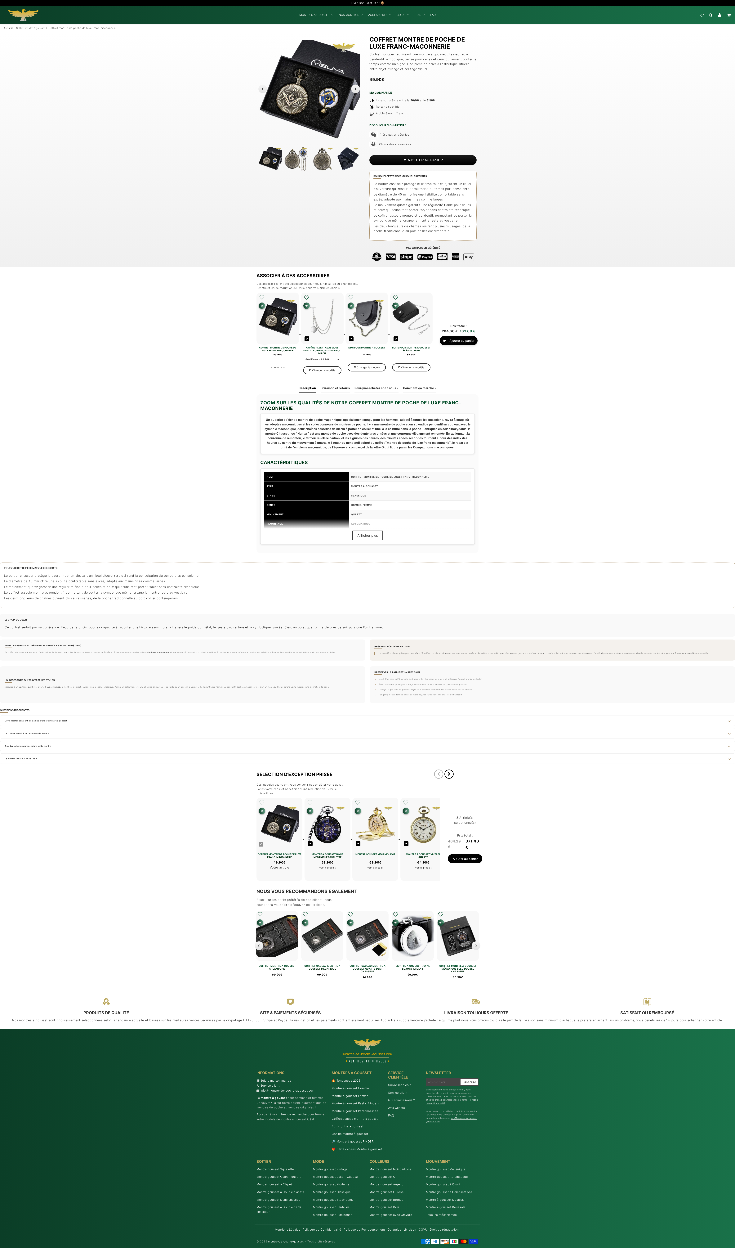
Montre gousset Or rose (386, 1192)
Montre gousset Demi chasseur (279, 1199)
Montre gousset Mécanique (445, 1169)
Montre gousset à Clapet (274, 1184)
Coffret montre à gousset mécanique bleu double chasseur (458, 969)
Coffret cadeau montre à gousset (356, 1118)
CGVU (423, 1229)
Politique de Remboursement (364, 1229)
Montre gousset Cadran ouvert (278, 1176)
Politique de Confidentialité (322, 1229)
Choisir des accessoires (395, 144)
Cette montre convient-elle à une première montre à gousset (36, 721)
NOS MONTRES (349, 15)
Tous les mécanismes (441, 1215)
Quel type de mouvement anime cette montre (28, 746)
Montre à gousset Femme (350, 1096)
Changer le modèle (323, 370)
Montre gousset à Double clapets (280, 1192)
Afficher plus (367, 535)
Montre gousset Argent (386, 1184)
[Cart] (728, 15)
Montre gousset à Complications (449, 1192)
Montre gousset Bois (384, 1207)
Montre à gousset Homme (350, 1088)
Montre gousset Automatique (447, 1176)
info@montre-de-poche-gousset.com (288, 1090)
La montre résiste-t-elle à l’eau (21, 758)
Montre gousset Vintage (330, 1169)
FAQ (433, 15)
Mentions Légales (287, 1229)
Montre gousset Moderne (331, 1184)
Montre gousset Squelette (275, 1169)
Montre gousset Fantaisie (331, 1207)
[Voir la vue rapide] (260, 922)
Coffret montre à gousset (30, 28)
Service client (270, 1085)
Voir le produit (327, 867)
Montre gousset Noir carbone (390, 1169)
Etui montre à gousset (347, 1126)
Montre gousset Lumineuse (332, 1215)
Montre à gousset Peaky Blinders (355, 1103)
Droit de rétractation (444, 1229)
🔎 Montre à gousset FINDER (352, 1141)
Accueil (8, 28)
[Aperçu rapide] (262, 306)
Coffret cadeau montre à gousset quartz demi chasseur (368, 969)
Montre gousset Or (382, 1176)
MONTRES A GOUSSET (314, 15)
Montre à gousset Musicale (445, 1199)
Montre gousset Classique (332, 1192)
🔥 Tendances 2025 (346, 1080)
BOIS (418, 15)
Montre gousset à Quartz (444, 1184)
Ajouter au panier (461, 341)
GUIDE (401, 15)
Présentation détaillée (394, 134)
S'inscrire (469, 1082)
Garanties (394, 1229)
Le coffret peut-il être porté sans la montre (27, 733)
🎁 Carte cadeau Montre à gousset (357, 1149)
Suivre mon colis (400, 1085)
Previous (262, 88)
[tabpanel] (270, 159)
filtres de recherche (292, 1114)
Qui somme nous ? (401, 1100)
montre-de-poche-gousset (286, 1241)
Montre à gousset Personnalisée (355, 1111)
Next (355, 88)
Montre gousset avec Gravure (390, 1215)
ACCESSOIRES (377, 15)
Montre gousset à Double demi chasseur (278, 1209)
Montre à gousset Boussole (446, 1207)
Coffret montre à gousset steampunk (277, 967)
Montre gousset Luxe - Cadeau (335, 1176)
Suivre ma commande (276, 1080)
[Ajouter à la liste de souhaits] (261, 297)
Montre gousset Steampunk (333, 1199)
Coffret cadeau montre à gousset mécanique (322, 967)
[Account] (719, 15)
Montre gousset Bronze (386, 1199)
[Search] (710, 15)
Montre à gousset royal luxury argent (413, 967)
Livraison (410, 1229)
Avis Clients (396, 1108)
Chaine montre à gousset (350, 1134)
